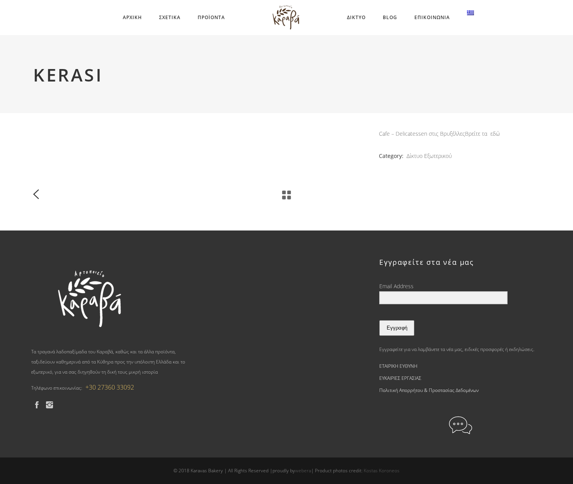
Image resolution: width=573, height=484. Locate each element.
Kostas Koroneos (382, 470)
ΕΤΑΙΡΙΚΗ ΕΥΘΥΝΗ (398, 366)
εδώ (495, 133)
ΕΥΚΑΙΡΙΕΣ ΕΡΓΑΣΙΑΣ (400, 378)
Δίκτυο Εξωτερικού (429, 156)
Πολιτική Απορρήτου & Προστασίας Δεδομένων (429, 390)
